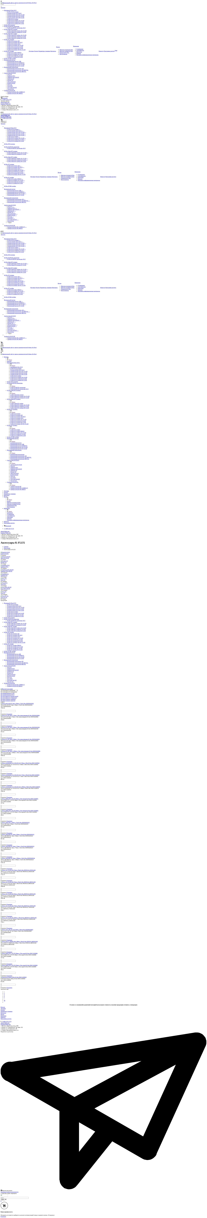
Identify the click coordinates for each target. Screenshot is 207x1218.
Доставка (31, 51)
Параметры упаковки (44, 51)
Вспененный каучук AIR (14, 61)
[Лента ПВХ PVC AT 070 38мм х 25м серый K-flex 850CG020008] (19, 953)
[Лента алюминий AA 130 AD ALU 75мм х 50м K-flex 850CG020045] (20, 775)
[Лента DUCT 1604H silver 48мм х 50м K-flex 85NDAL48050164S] (19, 941)
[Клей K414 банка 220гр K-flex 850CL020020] (13, 977)
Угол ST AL (10, 89)
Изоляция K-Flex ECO (10, 10)
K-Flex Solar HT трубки (10, 33)
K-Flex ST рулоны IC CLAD (15, 47)
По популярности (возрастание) (9, 696)
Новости (101, 51)
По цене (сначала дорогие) (8, 700)
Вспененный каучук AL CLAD (16, 64)
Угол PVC (10, 86)
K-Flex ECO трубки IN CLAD (15, 23)
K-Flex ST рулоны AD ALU (15, 42)
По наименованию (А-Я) (7, 693)
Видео (58, 47)
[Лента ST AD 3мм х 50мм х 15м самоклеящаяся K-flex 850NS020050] (20, 739)
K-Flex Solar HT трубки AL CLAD (16, 35)
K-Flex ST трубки (9, 51)
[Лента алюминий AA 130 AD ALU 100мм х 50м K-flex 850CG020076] (20, 787)
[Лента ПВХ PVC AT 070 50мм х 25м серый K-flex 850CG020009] (19, 965)
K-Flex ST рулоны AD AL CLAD (16, 49)
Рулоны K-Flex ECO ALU (14, 13)
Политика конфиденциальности (9, 1192)
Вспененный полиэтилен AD (15, 68)
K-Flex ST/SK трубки (10, 58)
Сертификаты (80, 50)
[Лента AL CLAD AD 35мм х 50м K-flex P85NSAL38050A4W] (18, 882)
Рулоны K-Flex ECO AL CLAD (15, 14)
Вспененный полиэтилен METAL (16, 71)
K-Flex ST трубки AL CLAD (15, 54)
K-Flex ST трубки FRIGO (14, 52)
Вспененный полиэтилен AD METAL (17, 70)
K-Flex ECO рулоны (12, 12)
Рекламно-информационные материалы (87, 55)
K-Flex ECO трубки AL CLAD (15, 20)
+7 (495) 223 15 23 (6, 99)
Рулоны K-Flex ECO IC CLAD (15, 16)
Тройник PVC (11, 76)
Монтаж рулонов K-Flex (66, 49)
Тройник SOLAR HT (13, 77)
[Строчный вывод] (2, 702)
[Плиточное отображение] (1, 702)
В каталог (3, 1216)
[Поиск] (1, 6)
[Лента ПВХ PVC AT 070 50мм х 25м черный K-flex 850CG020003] (19, 810)
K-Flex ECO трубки (12, 19)
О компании (79, 49)
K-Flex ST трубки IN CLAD (15, 57)
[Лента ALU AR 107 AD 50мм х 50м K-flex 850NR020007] (17, 929)
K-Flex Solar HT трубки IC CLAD (16, 36)
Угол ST (9, 74)
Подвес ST (10, 80)
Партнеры (79, 52)
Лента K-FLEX (11, 81)
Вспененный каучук (9, 60)
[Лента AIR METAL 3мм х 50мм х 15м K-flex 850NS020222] (17, 834)
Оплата (36, 51)
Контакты (53, 51)
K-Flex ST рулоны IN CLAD (15, 48)
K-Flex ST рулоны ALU (13, 44)
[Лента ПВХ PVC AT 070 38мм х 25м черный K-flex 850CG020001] (19, 798)
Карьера (78, 53)
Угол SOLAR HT (12, 87)
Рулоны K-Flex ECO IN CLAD (15, 17)
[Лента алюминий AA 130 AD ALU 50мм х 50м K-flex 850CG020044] (20, 763)
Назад (10, 360)
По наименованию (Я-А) (7, 695)
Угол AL (9, 84)
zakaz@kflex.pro (5, 102)
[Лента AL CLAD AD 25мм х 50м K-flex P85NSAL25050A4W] (18, 870)
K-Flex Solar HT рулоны (10, 29)
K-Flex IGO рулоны (9, 25)
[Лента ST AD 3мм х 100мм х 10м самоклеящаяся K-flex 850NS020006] (20, 751)
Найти (2, 1199)
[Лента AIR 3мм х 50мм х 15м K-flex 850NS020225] (15, 822)
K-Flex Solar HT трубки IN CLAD (16, 38)
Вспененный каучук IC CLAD (15, 65)
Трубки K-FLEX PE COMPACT (16, 92)
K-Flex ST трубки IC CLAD (15, 55)
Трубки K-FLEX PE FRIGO (15, 93)
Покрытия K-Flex (64, 52)
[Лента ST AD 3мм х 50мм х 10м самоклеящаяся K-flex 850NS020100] (20, 727)
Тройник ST (10, 79)
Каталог (3, 7)
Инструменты (63, 54)
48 (4, 1000)
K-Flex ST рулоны (9, 39)
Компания (76, 46)
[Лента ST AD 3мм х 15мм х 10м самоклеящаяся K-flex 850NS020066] (20, 715)
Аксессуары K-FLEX (10, 73)
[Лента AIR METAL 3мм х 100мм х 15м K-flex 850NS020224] (18, 858)
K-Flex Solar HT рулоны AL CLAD (17, 30)
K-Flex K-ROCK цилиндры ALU (16, 28)
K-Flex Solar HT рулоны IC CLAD (16, 32)
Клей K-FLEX (11, 83)
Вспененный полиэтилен (11, 67)
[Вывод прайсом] (3, 702)
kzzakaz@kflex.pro (6, 104)
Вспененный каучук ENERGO (15, 63)
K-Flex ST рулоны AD (13, 41)
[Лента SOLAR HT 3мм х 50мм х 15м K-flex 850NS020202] (17, 703)
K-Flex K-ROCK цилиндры (11, 26)
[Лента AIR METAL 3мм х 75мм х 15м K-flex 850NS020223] (17, 846)
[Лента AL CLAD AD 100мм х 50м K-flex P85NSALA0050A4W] (19, 917)
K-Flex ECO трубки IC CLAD (15, 22)
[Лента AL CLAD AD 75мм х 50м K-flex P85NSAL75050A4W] (18, 906)
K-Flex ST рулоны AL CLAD (15, 45)
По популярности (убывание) (9, 697)
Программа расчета (109, 51)
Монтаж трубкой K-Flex (66, 51)
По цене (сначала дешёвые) (8, 699)
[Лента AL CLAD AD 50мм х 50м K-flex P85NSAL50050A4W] (18, 894)
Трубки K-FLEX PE (9, 90)
